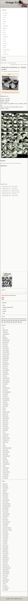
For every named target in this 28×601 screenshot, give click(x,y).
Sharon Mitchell (6, 451)
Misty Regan (5, 422)
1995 (11, 322)
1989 (23, 320)
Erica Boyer (5, 366)
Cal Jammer (5, 497)
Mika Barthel (5, 419)
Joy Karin (5, 375)
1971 (7, 318)
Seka (4, 443)
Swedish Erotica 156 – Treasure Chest (10, 195)
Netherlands (5, 26)
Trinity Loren (5, 469)
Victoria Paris (5, 475)
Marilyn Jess (5, 414)
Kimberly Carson (6, 387)
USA (4, 23)
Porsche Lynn (6, 433)
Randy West (5, 561)
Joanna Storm (6, 374)
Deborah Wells (6, 358)
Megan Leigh (5, 415)
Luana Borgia (5, 403)
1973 (11, 318)
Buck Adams (5, 495)
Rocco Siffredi (6, 573)
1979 (25, 318)
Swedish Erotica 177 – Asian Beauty (9, 188)
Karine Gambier (6, 382)
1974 (14, 318)
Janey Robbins (6, 369)
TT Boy (4, 583)
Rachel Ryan (5, 435)
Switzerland (5, 36)
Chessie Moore (6, 351)
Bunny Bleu (5, 345)
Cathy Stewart (6, 350)
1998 (18, 322)
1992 (5, 322)
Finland (4, 51)
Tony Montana (6, 587)
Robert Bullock (6, 569)
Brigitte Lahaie (6, 342)
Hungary (5, 45)
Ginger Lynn (5, 367)
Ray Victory (5, 563)
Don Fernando (6, 507)
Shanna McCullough (7, 447)
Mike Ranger (5, 551)
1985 (14, 320)
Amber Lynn (5, 329)
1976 (18, 318)
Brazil (4, 32)
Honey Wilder (5, 523)
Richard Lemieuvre (7, 567)
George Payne (6, 515)
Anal (4, 305)
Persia (4, 431)
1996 (14, 322)
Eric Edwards (5, 509)
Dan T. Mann (5, 501)
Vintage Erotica (14, 2)
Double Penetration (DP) (8, 307)
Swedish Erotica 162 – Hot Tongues (9, 193)
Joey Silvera (5, 535)
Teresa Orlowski (6, 463)
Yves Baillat (5, 589)
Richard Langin (6, 565)
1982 (7, 320)
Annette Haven (6, 334)
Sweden (4, 21)
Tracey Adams (6, 467)
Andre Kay (5, 489)
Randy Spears (6, 559)
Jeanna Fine (5, 371)
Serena (4, 445)
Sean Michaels (6, 579)
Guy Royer (5, 517)
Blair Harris (5, 337)
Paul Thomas (5, 553)
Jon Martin (5, 543)
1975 (16, 318)
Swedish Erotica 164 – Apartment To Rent (11, 192)
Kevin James (5, 545)
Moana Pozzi (5, 423)
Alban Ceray (5, 485)
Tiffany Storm (6, 461)
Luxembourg (5, 54)
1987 (18, 320)
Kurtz (18, 71)
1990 (25, 320)
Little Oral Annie (6, 399)
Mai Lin (4, 409)
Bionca (4, 335)
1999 (21, 322)
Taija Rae (5, 457)
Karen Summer (6, 379)
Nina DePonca (6, 427)
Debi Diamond (6, 355)
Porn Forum (3, 59)
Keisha (4, 385)
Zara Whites (5, 477)
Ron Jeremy (5, 575)
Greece (4, 17)
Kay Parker (5, 383)
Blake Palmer (5, 493)
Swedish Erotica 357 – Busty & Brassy (19, 64)
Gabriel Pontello (6, 513)
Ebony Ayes (5, 361)
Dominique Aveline (7, 505)
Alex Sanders (5, 487)
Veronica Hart (5, 473)
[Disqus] (14, 216)
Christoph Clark (6, 499)
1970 (5, 318)
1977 (21, 318)
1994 (9, 322)
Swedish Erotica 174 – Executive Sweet (10, 190)
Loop (4, 313)
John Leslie (5, 539)
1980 (2, 320)
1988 (21, 320)
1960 (2, 318)
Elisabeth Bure (6, 363)
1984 (11, 320)
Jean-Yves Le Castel (7, 529)
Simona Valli (5, 453)
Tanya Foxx (5, 459)
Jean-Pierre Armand (7, 527)
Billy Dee (5, 491)
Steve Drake (5, 581)
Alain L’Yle (5, 483)
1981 (5, 320)
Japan (4, 47)
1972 (9, 318)
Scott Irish (5, 577)
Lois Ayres (5, 401)
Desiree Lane (5, 359)
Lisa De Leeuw (6, 398)
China (4, 38)
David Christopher (6, 503)
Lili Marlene (5, 395)
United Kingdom (6, 49)
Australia (5, 43)
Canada (4, 34)
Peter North (5, 555)
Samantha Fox (6, 439)
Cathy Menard (6, 347)
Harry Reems (5, 519)
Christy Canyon (6, 353)
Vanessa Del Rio (6, 471)
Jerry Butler (5, 531)
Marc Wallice (5, 547)
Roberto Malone (6, 571)
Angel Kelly (5, 331)
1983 (9, 320)
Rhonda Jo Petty (6, 437)
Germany (5, 15)
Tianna (4, 465)
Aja (3, 327)
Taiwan (4, 41)
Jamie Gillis (5, 525)
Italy (4, 19)
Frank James (5, 511)
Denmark (5, 28)
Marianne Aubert (6, 411)
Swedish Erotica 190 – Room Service (10, 186)
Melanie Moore (6, 417)
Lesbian (4, 311)
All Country (5, 13)
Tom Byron (5, 585)
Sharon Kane (5, 449)
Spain (4, 30)
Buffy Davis (5, 343)
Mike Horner (5, 549)
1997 (16, 322)
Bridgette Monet (6, 339)
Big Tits (4, 309)
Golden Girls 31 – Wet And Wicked (8, 62)
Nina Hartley (5, 430)
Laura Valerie (5, 393)
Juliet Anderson (6, 377)
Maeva (4, 407)
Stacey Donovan (6, 455)
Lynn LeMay (5, 406)
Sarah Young (5, 441)
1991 (2, 322)
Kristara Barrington (7, 391)
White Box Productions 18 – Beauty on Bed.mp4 (11, 163)
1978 (23, 318)
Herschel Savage (6, 521)
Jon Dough (5, 541)
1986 (16, 320)
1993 (7, 322)
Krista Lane (5, 390)
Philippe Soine (6, 557)
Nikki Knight (5, 425)
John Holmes (5, 537)
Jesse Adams (6, 533)
